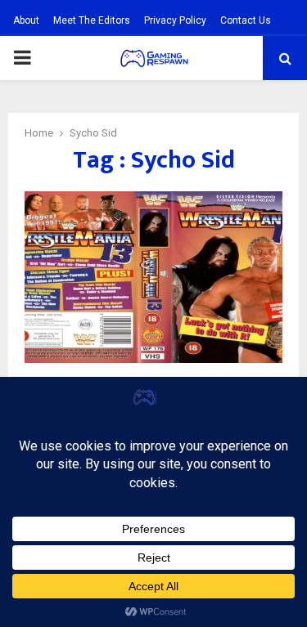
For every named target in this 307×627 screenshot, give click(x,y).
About (26, 20)
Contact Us (245, 20)
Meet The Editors (91, 20)
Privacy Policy (175, 20)
